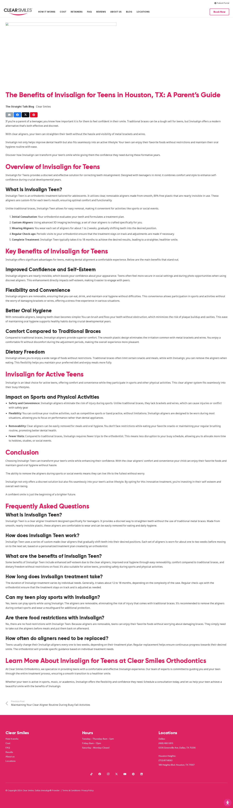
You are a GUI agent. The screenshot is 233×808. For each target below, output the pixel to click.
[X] (116, 774)
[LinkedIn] (141, 774)
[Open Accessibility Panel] (227, 802)
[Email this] (9, 114)
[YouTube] (125, 774)
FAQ (8, 747)
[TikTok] (91, 774)
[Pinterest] (133, 774)
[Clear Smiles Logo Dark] (18, 12)
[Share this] (17, 114)
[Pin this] (34, 114)
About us (10, 756)
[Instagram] (108, 774)
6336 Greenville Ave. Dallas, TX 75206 (177, 747)
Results (9, 752)
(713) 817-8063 (165, 760)
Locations (11, 760)
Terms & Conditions (71, 790)
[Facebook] (100, 774)
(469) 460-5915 (166, 743)
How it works (12, 738)
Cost (8, 743)
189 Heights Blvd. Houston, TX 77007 (176, 764)
